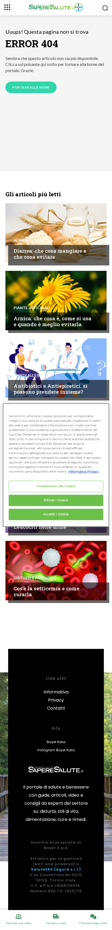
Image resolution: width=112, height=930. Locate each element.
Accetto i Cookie (56, 514)
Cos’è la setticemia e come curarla (46, 591)
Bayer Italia (56, 742)
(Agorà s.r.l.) (67, 869)
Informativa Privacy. (84, 471)
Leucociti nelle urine (40, 526)
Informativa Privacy (56, 696)
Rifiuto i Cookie (56, 500)
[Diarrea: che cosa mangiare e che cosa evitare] (56, 233)
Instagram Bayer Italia (56, 750)
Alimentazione (29, 240)
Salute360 (42, 869)
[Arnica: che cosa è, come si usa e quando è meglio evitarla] (56, 300)
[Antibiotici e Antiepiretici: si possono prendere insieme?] (56, 368)
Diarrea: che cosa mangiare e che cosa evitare (50, 253)
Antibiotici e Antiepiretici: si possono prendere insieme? (51, 388)
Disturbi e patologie (35, 578)
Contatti (56, 708)
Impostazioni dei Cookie (55, 486)
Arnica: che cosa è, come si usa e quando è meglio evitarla (52, 321)
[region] (56, 465)
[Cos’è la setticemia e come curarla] (56, 570)
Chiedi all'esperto (33, 375)
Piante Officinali (32, 308)
